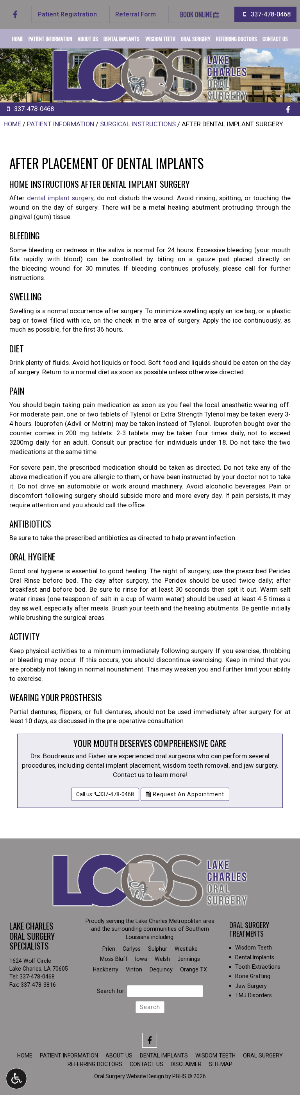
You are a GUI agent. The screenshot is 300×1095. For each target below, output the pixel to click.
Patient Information (50, 39)
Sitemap (220, 1064)
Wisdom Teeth (160, 39)
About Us (88, 39)
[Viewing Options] (16, 1078)
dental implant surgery (60, 198)
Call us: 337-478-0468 (105, 794)
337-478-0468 (37, 976)
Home (17, 39)
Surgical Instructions (138, 124)
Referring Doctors (236, 39)
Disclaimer (186, 1064)
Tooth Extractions (257, 967)
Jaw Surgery (251, 986)
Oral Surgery (196, 39)
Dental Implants (121, 39)
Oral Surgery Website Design (129, 1076)
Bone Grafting (252, 976)
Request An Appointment (187, 794)
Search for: (111, 990)
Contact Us (275, 39)
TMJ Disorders (253, 995)
